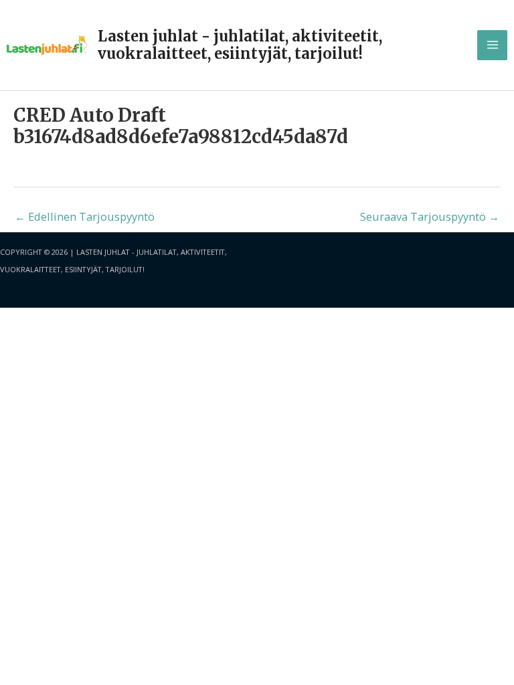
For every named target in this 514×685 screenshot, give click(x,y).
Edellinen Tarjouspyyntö (85, 216)
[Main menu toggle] (492, 45)
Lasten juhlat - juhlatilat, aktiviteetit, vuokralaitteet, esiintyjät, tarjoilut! (240, 45)
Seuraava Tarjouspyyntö (429, 216)
